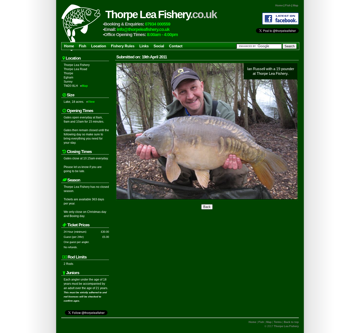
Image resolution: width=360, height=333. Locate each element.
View (91, 101)
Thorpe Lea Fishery (160, 14)
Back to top (291, 321)
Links (144, 46)
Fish (288, 5)
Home (279, 5)
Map (295, 5)
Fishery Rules (122, 46)
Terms (278, 321)
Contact (175, 46)
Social (159, 46)
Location (98, 46)
